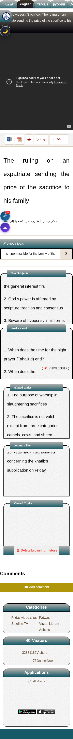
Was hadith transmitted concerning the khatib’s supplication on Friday (31, 452)
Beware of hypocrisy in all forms (36, 309)
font (39, 139)
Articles (44, 630)
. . (21, 733)
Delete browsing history (38, 551)
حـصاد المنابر (36, 681)
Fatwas (44, 618)
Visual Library (49, 624)
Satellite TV (19, 624)
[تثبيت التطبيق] (5, 227)
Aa (59, 139)
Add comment (38, 587)
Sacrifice (34, 15)
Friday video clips (24, 618)
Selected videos (13, 15)
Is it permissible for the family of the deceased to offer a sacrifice (30, 257)
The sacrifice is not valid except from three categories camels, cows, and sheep (32, 417)
